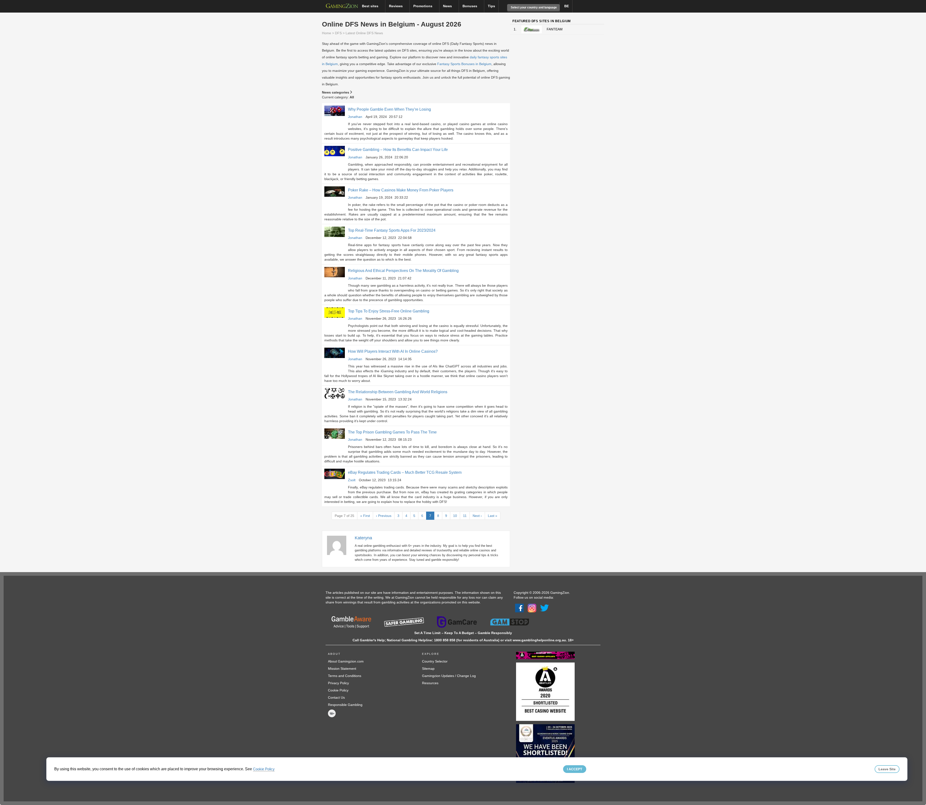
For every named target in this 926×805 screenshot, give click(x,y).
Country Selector (435, 661)
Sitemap (428, 668)
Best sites (370, 6)
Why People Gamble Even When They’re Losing (389, 109)
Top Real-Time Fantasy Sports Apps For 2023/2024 (392, 230)
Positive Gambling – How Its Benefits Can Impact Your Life (398, 150)
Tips (491, 6)
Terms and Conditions (344, 676)
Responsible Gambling (345, 705)
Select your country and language (533, 7)
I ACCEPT (574, 769)
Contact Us (336, 697)
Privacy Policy (338, 683)
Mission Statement (342, 668)
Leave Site (887, 769)
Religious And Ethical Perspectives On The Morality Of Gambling (403, 271)
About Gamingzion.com (346, 661)
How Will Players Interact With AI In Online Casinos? (393, 351)
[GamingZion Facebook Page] (519, 607)
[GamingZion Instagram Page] (532, 607)
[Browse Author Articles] (339, 545)
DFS (338, 33)
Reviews (396, 6)
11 (465, 516)
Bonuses (470, 6)
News (448, 6)
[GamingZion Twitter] (544, 607)
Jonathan (355, 117)
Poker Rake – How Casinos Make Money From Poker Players (400, 190)
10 (455, 516)
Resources (430, 683)
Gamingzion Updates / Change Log (449, 676)
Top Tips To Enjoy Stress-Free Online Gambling (388, 311)
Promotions (423, 6)
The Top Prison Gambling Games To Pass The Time (392, 432)
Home (326, 33)
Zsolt (351, 480)
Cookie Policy (338, 690)
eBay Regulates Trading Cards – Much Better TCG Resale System (405, 472)
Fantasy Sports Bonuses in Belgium (464, 64)
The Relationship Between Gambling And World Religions (397, 392)
